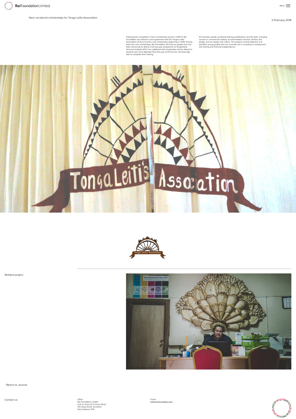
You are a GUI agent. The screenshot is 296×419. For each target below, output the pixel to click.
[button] (285, 5)
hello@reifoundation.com (161, 402)
